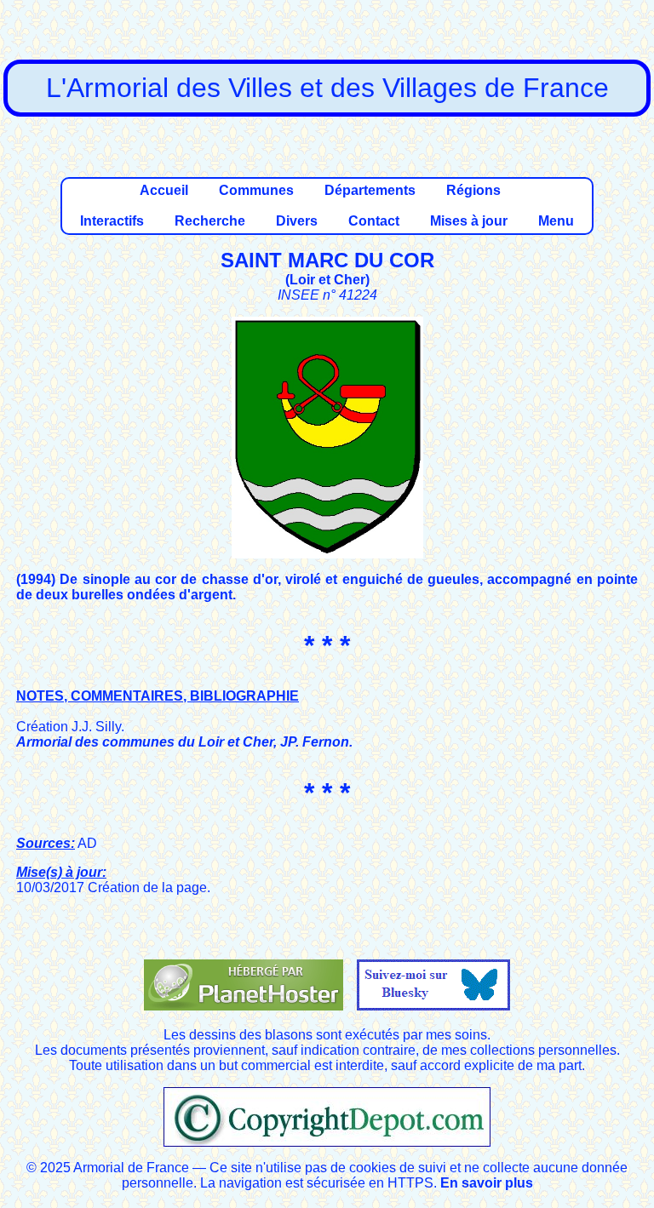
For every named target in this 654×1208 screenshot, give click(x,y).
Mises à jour (469, 221)
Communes (256, 190)
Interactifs (112, 221)
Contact (373, 221)
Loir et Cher (327, 279)
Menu (556, 221)
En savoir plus (486, 1183)
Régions (473, 190)
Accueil (164, 190)
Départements (370, 190)
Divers (297, 221)
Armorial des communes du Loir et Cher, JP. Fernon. (184, 742)
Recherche (210, 221)
